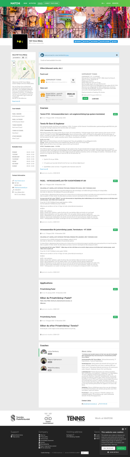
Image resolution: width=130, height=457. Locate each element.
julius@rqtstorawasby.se (90, 404)
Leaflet (20, 78)
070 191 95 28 (103, 404)
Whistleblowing (44, 444)
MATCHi (15, 3)
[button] (24, 69)
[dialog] (114, 441)
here (67, 55)
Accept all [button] (121, 448)
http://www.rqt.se (19, 180)
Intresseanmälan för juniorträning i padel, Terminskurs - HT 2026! (65, 229)
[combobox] (123, 429)
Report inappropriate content (48, 446)
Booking (78, 41)
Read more (43, 169)
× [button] (125, 429)
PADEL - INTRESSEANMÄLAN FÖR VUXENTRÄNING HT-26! (63, 181)
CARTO (33, 78)
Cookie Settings (45, 452)
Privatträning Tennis (48, 317)
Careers (42, 442)
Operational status (17, 435)
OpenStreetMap (25, 78)
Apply (115, 114)
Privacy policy (44, 437)
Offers (87, 41)
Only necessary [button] (108, 448)
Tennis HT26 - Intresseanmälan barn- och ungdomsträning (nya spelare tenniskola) (72, 114)
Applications (106, 41)
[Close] (117, 55)
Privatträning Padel (47, 289)
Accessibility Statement (47, 440)
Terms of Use (44, 438)
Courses (95, 41)
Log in (85, 98)
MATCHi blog (99, 438)
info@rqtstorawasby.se (20, 187)
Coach (115, 41)
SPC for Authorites (45, 448)
